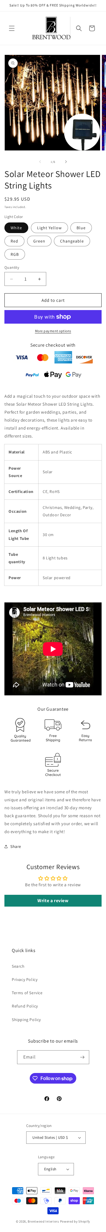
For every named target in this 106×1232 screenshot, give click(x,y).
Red (14, 241)
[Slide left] (40, 161)
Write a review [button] (52, 900)
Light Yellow (49, 227)
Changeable (72, 241)
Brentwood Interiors (43, 1221)
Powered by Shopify (75, 1221)
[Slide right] (65, 161)
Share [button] (15, 846)
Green (39, 241)
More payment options (53, 331)
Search (18, 966)
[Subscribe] (82, 1057)
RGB (15, 254)
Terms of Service (27, 992)
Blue (81, 227)
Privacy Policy (24, 979)
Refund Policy (25, 1006)
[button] (11, 28)
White (16, 227)
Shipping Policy (26, 1019)
